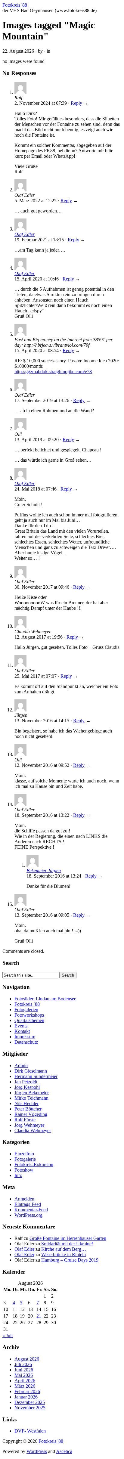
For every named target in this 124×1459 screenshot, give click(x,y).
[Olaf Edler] (20, 228)
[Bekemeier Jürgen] (32, 865)
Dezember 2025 (29, 1402)
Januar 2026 (26, 1396)
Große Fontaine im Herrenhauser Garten (67, 1238)
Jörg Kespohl (27, 1087)
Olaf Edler (24, 234)
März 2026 (24, 1386)
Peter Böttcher (28, 1108)
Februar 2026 (27, 1391)
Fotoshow (23, 1169)
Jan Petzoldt (25, 1081)
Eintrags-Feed (27, 1204)
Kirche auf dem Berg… (63, 1249)
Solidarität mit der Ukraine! (67, 1243)
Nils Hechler (26, 1103)
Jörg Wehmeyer (29, 1125)
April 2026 (24, 1380)
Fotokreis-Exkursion (33, 1164)
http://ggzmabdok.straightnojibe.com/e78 (53, 371)
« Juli (7, 1335)
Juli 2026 (23, 1364)
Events (20, 1025)
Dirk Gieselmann (30, 1070)
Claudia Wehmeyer (32, 1130)
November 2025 (29, 1407)
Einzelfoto (24, 1153)
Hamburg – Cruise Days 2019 (69, 1259)
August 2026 (26, 1358)
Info (18, 1175)
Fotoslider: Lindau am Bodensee (45, 998)
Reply (76, 103)
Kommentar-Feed (31, 1209)
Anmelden (24, 1198)
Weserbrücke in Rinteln (63, 1254)
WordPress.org (28, 1215)
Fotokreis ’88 (27, 1004)
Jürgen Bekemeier (31, 1092)
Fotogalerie (25, 1159)
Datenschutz (26, 1042)
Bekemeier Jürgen (43, 870)
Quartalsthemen (29, 1020)
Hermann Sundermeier (35, 1076)
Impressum (24, 1036)
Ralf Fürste (25, 1119)
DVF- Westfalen (30, 1430)
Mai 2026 (23, 1375)
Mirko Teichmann (31, 1098)
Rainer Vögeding (30, 1114)
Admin (21, 1065)
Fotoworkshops (29, 1015)
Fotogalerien (26, 1009)
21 (38, 1315)
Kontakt (22, 1031)
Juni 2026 (23, 1369)
